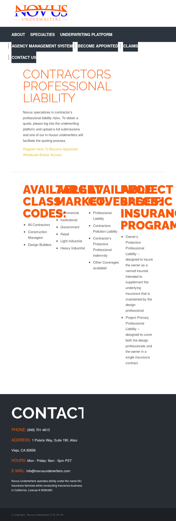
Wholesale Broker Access (42, 154)
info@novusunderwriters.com (48, 470)
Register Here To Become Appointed (50, 148)
